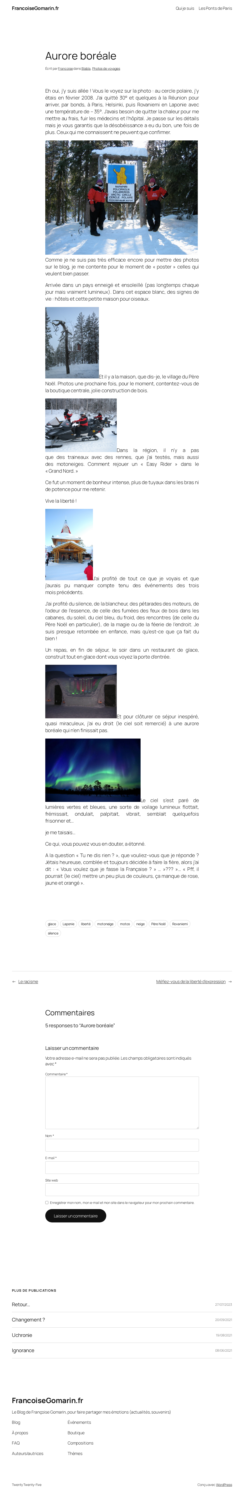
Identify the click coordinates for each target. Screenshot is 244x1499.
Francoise (65, 68)
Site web (51, 1180)
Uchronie (22, 1335)
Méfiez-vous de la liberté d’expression (191, 981)
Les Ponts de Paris (215, 8)
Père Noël (158, 924)
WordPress (224, 1484)
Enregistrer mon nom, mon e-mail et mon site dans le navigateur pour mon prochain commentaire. (122, 1202)
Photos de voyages (106, 68)
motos (125, 924)
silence (53, 933)
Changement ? (28, 1319)
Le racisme (28, 981)
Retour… (21, 1304)
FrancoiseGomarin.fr (35, 8)
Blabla (86, 68)
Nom (49, 1135)
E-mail (51, 1158)
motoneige (105, 924)
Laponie (68, 924)
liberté (86, 924)
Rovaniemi (180, 924)
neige (140, 924)
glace (52, 924)
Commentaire (56, 1074)
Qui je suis (185, 8)
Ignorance (23, 1350)
